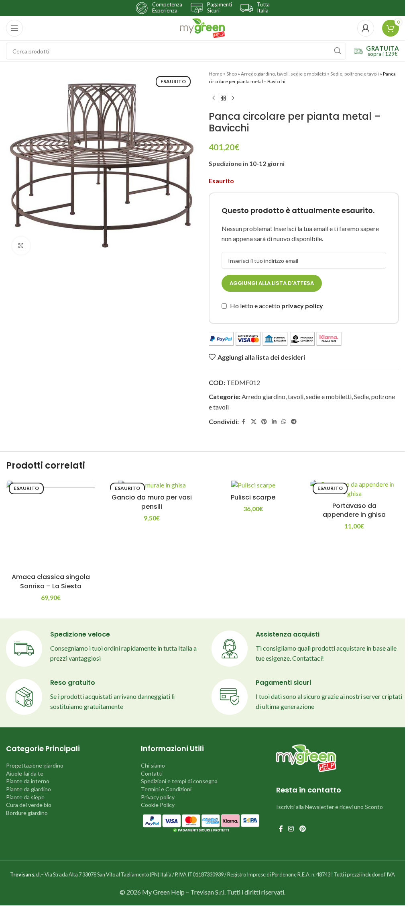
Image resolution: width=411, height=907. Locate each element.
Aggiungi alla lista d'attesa (272, 283)
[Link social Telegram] (294, 421)
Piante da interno (27, 781)
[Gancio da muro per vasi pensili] (151, 484)
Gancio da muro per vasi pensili (152, 502)
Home (215, 74)
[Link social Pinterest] (264, 421)
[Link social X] (253, 421)
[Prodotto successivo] (233, 98)
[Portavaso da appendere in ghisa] (354, 489)
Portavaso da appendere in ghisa (354, 510)
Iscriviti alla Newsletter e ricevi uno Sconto (329, 806)
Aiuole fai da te (24, 773)
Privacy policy (158, 797)
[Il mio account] (365, 28)
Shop (231, 74)
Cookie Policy (158, 804)
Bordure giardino (27, 812)
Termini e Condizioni (166, 789)
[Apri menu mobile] (14, 28)
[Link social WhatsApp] (284, 421)
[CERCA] (337, 51)
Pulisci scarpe (253, 497)
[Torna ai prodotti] (223, 98)
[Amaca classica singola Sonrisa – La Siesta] (50, 524)
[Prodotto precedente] (213, 98)
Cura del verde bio (28, 804)
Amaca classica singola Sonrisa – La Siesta (51, 581)
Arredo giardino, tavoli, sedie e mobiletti (283, 74)
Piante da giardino (28, 789)
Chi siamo (153, 765)
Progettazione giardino (34, 765)
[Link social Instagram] (291, 829)
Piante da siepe (25, 797)
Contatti (152, 773)
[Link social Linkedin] (274, 421)
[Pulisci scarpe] (253, 484)
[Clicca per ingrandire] (21, 246)
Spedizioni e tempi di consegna (179, 781)
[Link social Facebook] (243, 421)
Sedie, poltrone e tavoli (354, 74)
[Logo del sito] (202, 27)
